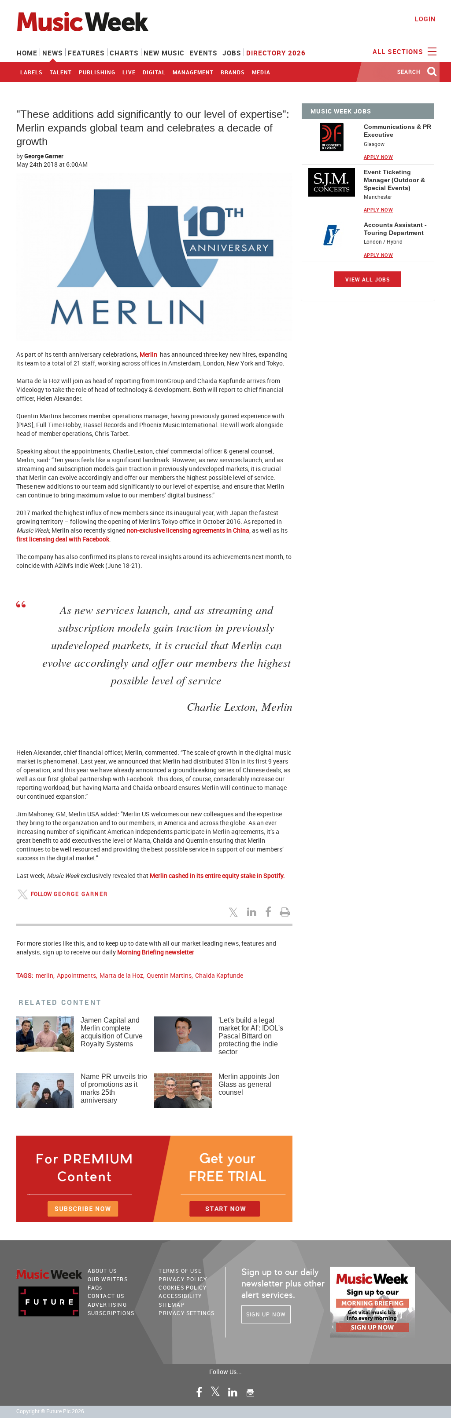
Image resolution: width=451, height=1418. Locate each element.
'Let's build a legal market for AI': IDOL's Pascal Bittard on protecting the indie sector (250, 1036)
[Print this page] (286, 911)
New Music (164, 52)
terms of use (180, 1270)
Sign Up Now (266, 1314)
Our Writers (108, 1279)
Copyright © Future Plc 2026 (50, 1411)
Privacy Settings (186, 1312)
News (52, 52)
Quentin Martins (169, 975)
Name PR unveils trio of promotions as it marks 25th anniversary (114, 1088)
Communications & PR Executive (397, 130)
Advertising (107, 1304)
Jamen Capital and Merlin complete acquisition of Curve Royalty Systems (112, 1032)
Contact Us (106, 1295)
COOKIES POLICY (183, 1287)
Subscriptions (111, 1312)
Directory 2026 (276, 52)
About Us (102, 1270)
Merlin (149, 354)
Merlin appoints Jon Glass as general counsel (249, 1084)
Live (129, 72)
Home (27, 52)
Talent (61, 72)
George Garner (43, 156)
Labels (31, 72)
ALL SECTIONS (399, 51)
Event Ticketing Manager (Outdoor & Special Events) (394, 179)
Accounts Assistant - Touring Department (395, 228)
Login (425, 19)
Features (86, 52)
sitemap (172, 1304)
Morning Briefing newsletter (155, 952)
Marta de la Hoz (121, 975)
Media (261, 72)
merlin (44, 975)
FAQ (95, 1287)
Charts (124, 52)
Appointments (76, 975)
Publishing (97, 72)
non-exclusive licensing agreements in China (188, 530)
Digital (154, 72)
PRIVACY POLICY (183, 1279)
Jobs (231, 52)
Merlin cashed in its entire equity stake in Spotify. (217, 875)
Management (193, 72)
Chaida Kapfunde (219, 975)
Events (203, 52)
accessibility (180, 1295)
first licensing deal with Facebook (62, 539)
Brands (233, 72)
